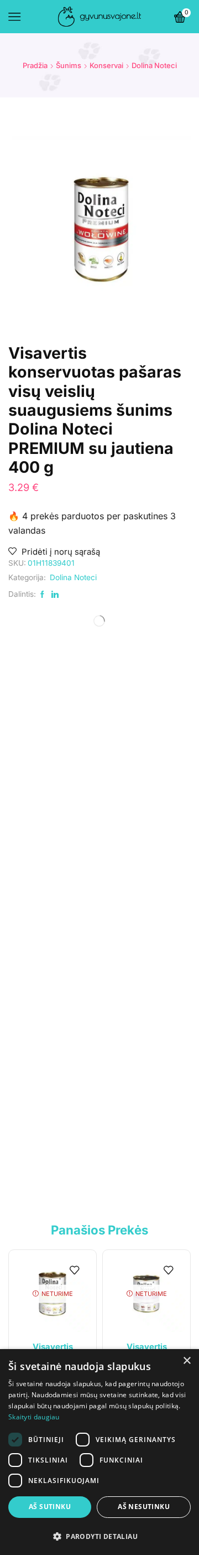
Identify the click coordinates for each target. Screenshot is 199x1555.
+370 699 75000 (67, 1151)
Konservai (106, 65)
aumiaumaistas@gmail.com (114, 1165)
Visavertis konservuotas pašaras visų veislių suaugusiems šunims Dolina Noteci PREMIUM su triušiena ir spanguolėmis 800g (148, 897)
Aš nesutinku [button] (144, 1506)
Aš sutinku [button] (50, 1506)
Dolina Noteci (154, 65)
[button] (22, 861)
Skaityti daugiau (34, 1417)
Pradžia (35, 65)
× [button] (186, 1361)
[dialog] (99, 1452)
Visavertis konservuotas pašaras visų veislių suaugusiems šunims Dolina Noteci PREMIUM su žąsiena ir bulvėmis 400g (51, 891)
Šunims (68, 65)
